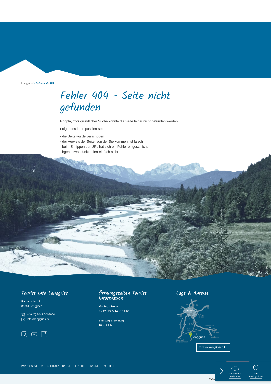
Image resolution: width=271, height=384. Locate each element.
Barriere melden (102, 366)
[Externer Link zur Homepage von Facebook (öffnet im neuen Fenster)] (44, 334)
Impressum (29, 366)
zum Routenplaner (211, 347)
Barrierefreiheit (74, 366)
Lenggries (26, 83)
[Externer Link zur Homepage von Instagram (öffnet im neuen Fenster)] (24, 334)
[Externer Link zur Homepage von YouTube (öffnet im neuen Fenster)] (34, 334)
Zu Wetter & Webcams (235, 375)
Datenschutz (49, 366)
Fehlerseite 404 (45, 83)
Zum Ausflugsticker (256, 375)
